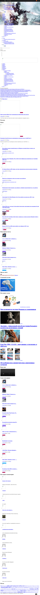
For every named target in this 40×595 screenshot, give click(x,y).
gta (35, 587)
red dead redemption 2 (34, 590)
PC (2, 172)
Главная (3, 13)
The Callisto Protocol (10, 592)
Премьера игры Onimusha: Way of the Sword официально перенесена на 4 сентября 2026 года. (15, 90)
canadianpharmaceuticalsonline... (7, 529)
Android (16, 585)
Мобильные (4, 18)
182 (10, 240)
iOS (14, 589)
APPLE (22, 585)
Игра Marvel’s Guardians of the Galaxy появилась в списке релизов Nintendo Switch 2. (14, 96)
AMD (9, 585)
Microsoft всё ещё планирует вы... (9, 257)
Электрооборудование (10, 23)
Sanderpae (4, 548)
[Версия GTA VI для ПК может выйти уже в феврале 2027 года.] (4, 224)
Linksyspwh (4, 577)
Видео (3, 36)
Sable (38, 590)
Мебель (5, 21)
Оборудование (6, 22)
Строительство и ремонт (8, 25)
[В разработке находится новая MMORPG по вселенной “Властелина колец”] (4, 420)
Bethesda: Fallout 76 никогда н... (9, 248)
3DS (2, 585)
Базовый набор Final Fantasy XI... (9, 412)
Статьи (3, 69)
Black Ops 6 (4, 98)
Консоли (3, 17)
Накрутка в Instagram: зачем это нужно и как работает (9, 92)
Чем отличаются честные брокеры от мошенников (18, 309)
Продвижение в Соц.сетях (8, 30)
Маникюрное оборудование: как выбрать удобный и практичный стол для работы (14, 93)
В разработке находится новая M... (9, 422)
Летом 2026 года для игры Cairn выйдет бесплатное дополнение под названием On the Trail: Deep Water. (17, 95)
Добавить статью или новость (7, 7)
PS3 (18, 590)
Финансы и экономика (8, 28)
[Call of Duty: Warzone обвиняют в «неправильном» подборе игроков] (4, 448)
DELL (16, 587)
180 (10, 259)
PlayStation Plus (14, 590)
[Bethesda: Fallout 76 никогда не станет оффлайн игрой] (4, 246)
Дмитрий (1, 116)
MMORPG (4, 16)
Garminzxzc (4, 558)
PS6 (27, 590)
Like (8, 116)
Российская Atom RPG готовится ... (9, 468)
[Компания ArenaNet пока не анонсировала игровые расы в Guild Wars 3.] (10, 136)
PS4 (23, 590)
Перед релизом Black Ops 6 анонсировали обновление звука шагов (14, 114)
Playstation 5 (10, 590)
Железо (3, 15)
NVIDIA (33, 589)
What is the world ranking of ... (7, 510)
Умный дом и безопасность (8, 31)
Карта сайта (6, 6)
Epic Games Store (21, 587)
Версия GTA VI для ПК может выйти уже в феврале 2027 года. (15, 226)
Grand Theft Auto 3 (31, 587)
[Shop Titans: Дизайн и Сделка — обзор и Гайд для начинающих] (4, 264)
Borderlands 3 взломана (7, 440)
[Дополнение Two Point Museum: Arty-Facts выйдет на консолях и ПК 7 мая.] (4, 195)
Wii (30, 592)
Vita (27, 592)
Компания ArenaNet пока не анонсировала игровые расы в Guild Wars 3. (15, 138)
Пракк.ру (16, 275)
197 (10, 268)
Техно (5, 35)
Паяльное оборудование (10, 24)
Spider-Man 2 (5, 592)
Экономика (6, 84)
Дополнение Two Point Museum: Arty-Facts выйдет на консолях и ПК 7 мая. (12, 94)
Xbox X (36, 592)
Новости (3, 14)
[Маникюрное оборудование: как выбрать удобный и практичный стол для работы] (4, 185)
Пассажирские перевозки (8, 29)
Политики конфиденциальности (9, 5)
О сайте (3, 4)
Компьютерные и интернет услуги (8, 152)
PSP (29, 590)
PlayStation (6, 590)
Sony (1, 592)
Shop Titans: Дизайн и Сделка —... (9, 266)
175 (10, 396)
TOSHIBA (15, 592)
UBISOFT (21, 592)
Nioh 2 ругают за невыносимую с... (9, 431)
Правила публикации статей (9, 8)
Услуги (5, 32)
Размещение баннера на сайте (9, 9)
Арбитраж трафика (7, 20)
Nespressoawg (4, 568)
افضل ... (3, 500)
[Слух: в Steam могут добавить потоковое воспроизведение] (4, 236)
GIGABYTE (26, 587)
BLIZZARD (6, 587)
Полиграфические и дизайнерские (10, 33)
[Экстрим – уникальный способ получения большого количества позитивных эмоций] (10, 323)
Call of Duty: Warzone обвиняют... (9, 450)
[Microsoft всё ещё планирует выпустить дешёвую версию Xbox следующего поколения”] (4, 255)
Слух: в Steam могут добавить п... (9, 238)
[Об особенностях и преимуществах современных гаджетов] (10, 360)
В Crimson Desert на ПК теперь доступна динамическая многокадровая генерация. (14, 91)
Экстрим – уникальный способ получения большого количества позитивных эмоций (18, 327)
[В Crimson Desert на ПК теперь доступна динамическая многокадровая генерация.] (4, 167)
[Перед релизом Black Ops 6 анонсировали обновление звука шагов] (10, 112)
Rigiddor (3, 539)
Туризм (5, 26)
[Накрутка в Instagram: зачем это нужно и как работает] (4, 176)
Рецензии (4, 19)
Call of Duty (13, 587)
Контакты (4, 40)
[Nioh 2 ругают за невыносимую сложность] (4, 429)
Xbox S (33, 592)
